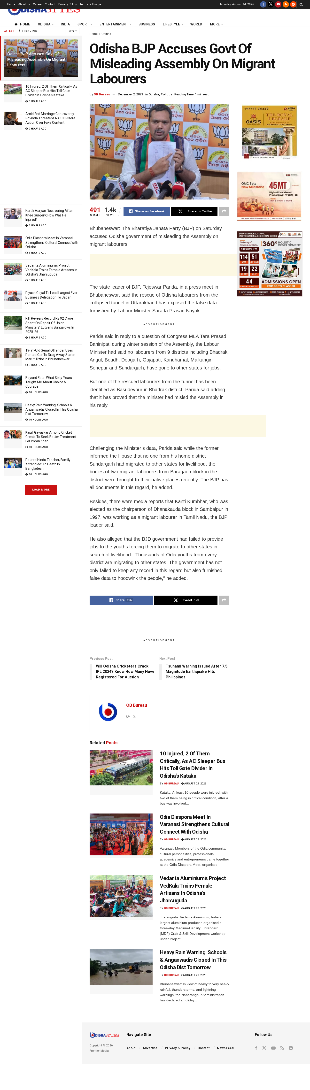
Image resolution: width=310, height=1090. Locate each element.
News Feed (225, 1048)
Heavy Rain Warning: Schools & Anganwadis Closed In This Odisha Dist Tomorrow (51, 409)
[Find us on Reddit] (293, 4)
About (130, 1048)
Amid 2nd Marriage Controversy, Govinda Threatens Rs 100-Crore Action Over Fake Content (50, 118)
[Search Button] (301, 4)
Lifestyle (171, 24)
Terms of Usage (90, 4)
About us (24, 4)
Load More (41, 489)
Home (11, 4)
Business (147, 24)
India (65, 24)
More (215, 24)
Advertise (150, 1048)
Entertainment (114, 24)
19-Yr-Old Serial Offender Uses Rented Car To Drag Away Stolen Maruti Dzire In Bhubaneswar (50, 354)
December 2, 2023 (130, 94)
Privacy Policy (67, 4)
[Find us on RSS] (286, 4)
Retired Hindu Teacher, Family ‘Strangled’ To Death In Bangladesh (47, 464)
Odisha (44, 24)
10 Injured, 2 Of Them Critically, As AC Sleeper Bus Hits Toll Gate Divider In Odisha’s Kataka (51, 90)
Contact (50, 4)
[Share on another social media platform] (224, 211)
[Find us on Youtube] (278, 4)
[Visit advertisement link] (270, 133)
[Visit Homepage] (43, 9)
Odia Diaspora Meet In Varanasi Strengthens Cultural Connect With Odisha (51, 242)
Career (37, 4)
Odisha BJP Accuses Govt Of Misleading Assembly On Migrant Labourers (36, 59)
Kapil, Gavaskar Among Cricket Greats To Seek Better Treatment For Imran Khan (50, 436)
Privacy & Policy (177, 1048)
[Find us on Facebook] (263, 4)
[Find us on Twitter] (271, 4)
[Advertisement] (41, 169)
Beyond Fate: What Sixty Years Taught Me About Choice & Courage (48, 382)
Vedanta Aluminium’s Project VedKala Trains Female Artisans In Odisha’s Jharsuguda (51, 269)
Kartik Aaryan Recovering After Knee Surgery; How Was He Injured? (49, 215)
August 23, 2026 (195, 783)
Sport (83, 24)
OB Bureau (102, 94)
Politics (166, 94)
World (196, 24)
